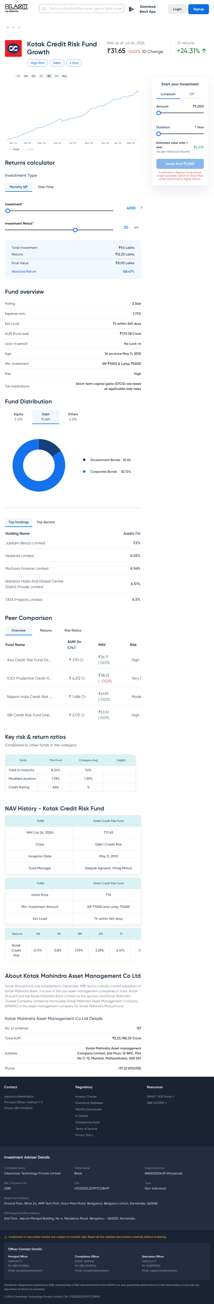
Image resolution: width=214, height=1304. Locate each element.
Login (177, 9)
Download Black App (148, 9)
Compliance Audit (87, 1122)
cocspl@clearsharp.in (96, 1270)
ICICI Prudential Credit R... (29, 678)
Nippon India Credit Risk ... (29, 696)
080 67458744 (21, 1265)
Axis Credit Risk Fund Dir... (29, 660)
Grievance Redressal (89, 1102)
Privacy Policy (84, 1135)
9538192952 (153, 1265)
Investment (13, 204)
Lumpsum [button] (168, 94)
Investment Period (18, 223)
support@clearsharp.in (19, 1096)
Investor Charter (86, 1096)
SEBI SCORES (157, 1102)
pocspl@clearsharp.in (29, 1270)
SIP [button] (192, 94)
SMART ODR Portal (160, 1096)
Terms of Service (86, 1128)
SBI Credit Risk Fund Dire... (29, 715)
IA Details (81, 1115)
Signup (198, 9)
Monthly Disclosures (88, 1109)
